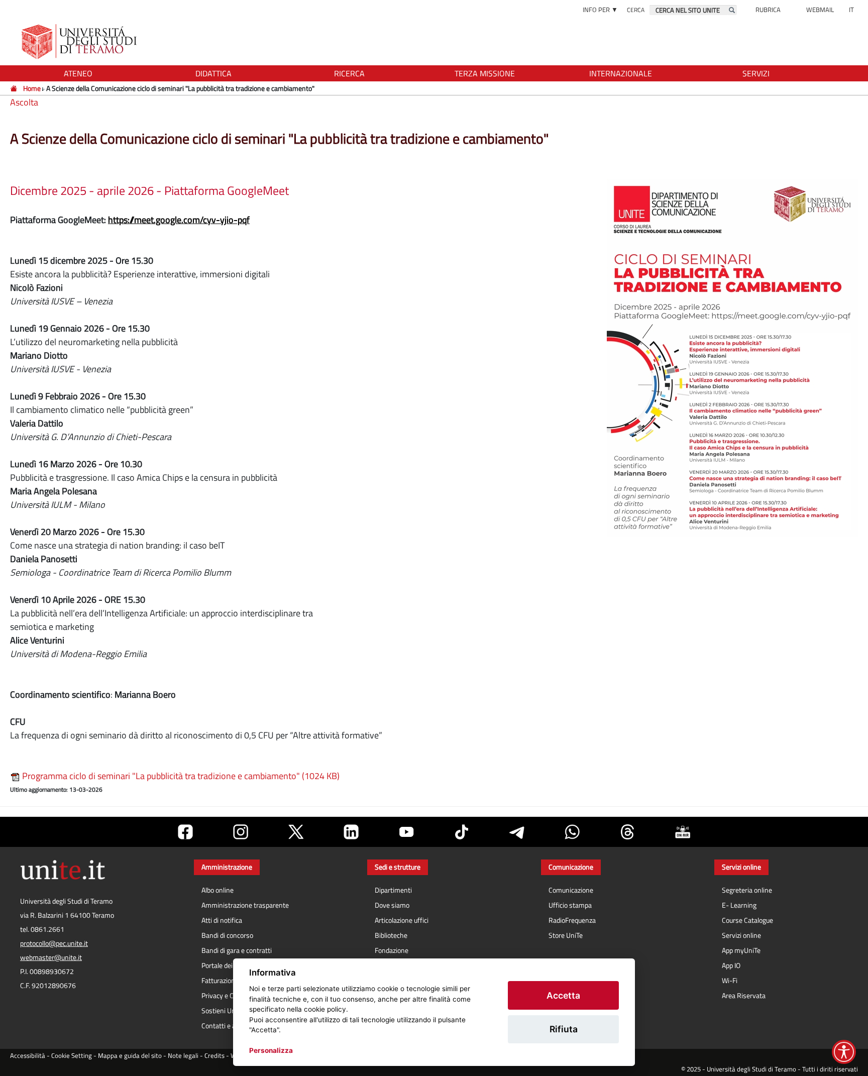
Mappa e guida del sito (130, 1055)
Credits (214, 1055)
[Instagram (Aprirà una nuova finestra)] (240, 831)
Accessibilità (27, 1055)
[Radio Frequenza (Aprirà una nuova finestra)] (682, 831)
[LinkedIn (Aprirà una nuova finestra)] (351, 831)
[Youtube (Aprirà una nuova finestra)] (406, 831)
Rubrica (768, 10)
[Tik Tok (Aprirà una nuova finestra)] (461, 831)
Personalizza (271, 1050)
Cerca (635, 10)
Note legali (183, 1055)
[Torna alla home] (80, 41)
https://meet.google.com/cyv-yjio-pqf (179, 220)
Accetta (563, 995)
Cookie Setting (71, 1055)
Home (32, 88)
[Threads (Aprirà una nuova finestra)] (627, 831)
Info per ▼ (600, 10)
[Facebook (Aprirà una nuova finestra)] (185, 831)
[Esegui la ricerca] (732, 10)
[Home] (14, 88)
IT (851, 10)
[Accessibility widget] (844, 1052)
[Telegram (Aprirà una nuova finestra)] (516, 831)
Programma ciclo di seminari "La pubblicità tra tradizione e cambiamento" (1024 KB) (180, 776)
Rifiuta (564, 1029)
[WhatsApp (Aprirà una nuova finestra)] (572, 831)
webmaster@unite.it (51, 957)
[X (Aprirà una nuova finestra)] (295, 831)
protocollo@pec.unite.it (54, 943)
